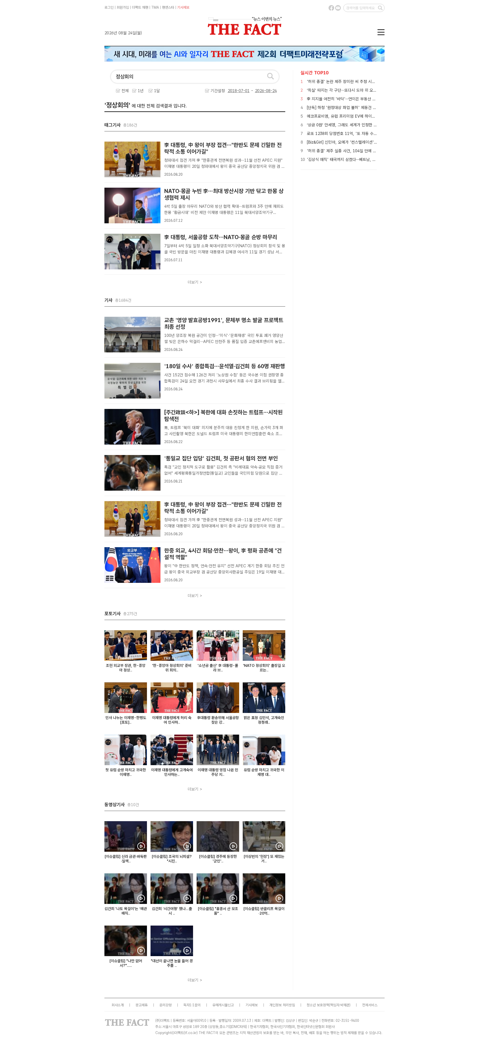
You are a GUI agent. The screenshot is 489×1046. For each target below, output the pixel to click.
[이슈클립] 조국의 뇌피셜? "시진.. (172, 858)
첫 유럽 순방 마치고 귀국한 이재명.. (125, 772)
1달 (157, 90)
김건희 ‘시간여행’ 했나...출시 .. (172, 911)
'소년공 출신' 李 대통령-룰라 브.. (218, 667)
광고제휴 (141, 1005)
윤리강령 (165, 1005)
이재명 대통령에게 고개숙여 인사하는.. (172, 772)
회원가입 (123, 7)
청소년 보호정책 (318, 1005)
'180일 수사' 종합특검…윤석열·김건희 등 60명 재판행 (224, 366)
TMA (155, 7)
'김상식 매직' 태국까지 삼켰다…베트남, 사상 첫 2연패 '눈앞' (356, 159)
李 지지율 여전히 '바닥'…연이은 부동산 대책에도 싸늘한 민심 (357, 99)
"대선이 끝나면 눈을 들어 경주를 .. (172, 963)
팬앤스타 (168, 7)
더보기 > (195, 282)
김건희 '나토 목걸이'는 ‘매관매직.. (125, 911)
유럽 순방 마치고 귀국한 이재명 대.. (264, 772)
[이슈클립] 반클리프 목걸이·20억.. (263, 911)
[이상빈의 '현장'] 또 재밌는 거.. (264, 858)
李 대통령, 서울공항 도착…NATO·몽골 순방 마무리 (220, 237)
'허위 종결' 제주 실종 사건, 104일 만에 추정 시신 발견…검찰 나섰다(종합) (367, 150)
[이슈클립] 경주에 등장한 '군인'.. (218, 858)
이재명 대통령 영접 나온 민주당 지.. (218, 772)
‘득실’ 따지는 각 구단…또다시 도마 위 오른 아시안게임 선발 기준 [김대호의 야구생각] (376, 90)
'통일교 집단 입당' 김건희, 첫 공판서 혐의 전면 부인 (221, 458)
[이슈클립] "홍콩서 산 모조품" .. (218, 911)
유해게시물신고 (223, 1005)
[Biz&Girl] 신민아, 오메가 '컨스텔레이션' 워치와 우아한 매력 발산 (361, 142)
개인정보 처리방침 (282, 1005)
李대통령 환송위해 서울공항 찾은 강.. (218, 720)
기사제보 (183, 7)
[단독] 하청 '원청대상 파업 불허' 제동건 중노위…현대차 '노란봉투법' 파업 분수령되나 (376, 107)
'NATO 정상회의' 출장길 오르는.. (264, 667)
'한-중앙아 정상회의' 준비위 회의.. (172, 667)
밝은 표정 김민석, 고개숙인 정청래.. (264, 720)
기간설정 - (233, 90)
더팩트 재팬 (140, 7)
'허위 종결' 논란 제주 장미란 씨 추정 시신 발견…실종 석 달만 (357, 81)
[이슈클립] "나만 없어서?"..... (126, 963)
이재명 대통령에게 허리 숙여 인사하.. (172, 720)
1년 (141, 90)
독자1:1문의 (192, 1005)
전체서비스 (369, 1005)
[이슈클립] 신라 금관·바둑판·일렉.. (126, 858)
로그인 (109, 7)
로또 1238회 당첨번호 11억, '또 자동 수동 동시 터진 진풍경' (357, 133)
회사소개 (118, 1005)
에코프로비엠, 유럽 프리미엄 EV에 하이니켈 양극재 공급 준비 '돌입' (363, 116)
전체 (125, 90)
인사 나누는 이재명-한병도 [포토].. (125, 720)
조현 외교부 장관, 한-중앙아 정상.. (125, 667)
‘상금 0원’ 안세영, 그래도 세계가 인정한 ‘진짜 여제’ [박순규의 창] (360, 124)
